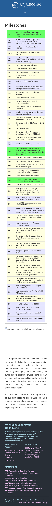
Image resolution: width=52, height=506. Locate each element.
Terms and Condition (34, 502)
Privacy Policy (22, 502)
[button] (26, 12)
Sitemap (44, 502)
